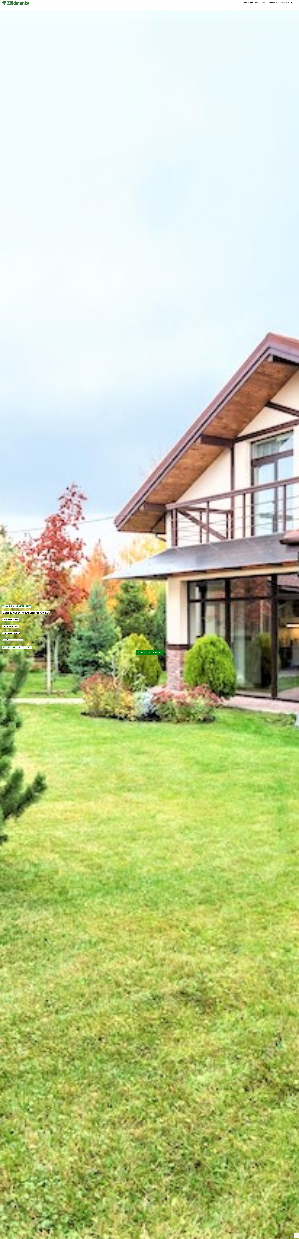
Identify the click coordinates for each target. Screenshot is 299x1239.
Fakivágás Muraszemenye (10, 619)
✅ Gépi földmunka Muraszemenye (12, 640)
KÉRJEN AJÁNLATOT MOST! (149, 652)
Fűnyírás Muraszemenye (10, 626)
